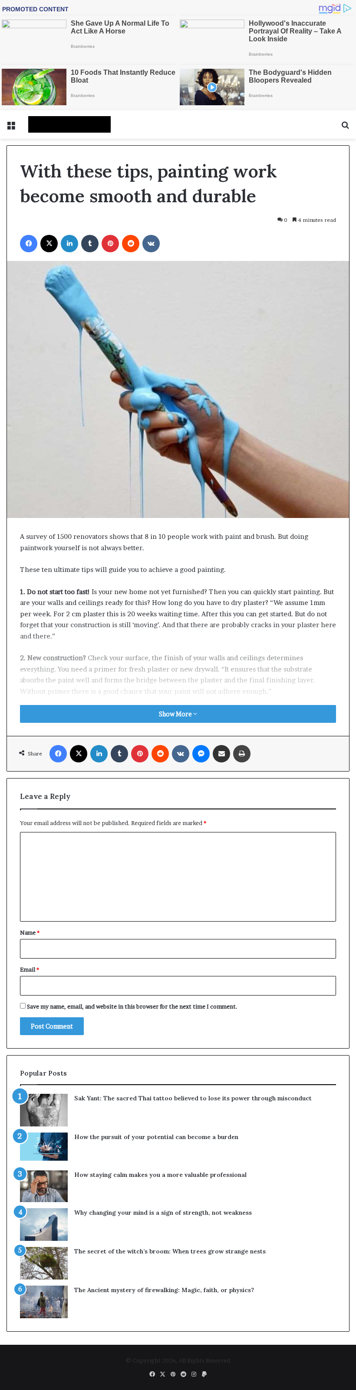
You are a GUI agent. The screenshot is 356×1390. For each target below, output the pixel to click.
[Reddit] (130, 243)
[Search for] (345, 127)
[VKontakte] (151, 243)
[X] (49, 243)
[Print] (242, 753)
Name (30, 932)
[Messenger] (201, 753)
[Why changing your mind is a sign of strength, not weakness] (44, 1224)
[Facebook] (28, 243)
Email (29, 969)
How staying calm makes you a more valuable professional (160, 1175)
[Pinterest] (110, 243)
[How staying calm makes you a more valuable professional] (44, 1186)
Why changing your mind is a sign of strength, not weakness (163, 1212)
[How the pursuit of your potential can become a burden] (44, 1148)
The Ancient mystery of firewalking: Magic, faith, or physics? (164, 1290)
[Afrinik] (69, 124)
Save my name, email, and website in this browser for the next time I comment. (132, 1006)
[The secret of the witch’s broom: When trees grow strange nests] (44, 1263)
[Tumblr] (90, 243)
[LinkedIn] (69, 243)
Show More (176, 714)
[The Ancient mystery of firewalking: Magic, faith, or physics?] (44, 1302)
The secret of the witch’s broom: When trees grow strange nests (170, 1251)
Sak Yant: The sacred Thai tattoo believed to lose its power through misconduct (193, 1098)
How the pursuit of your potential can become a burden (156, 1137)
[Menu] (11, 127)
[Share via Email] (221, 753)
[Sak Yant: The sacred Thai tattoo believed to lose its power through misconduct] (44, 1110)
